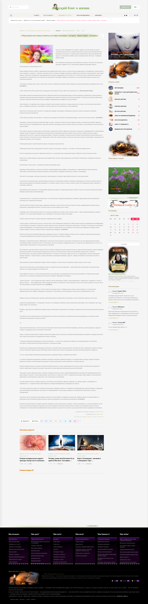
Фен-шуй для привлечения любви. (129, 552)
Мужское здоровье (51, 20)
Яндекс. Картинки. (99, 414)
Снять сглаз (56, 544)
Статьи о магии (80, 541)
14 (128, 227)
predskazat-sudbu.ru (122, 596)
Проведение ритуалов (103, 541)
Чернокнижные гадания (15, 559)
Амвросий (58, 30)
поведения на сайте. (86, 416)
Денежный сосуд (35, 558)
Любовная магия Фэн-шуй (127, 549)
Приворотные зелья (125, 559)
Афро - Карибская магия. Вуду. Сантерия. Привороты (128, 539)
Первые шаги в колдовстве (83, 553)
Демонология (79, 544)
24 (110, 232)
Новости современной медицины (125, 115)
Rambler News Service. (99, 411)
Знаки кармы (115, 189)
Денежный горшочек (36, 548)
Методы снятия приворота (105, 551)
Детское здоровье (120, 111)
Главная (36, 15)
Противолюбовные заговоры (105, 549)
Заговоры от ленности (59, 557)
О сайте (28, 599)
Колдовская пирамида (81, 555)
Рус (135, 7)
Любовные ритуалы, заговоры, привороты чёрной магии (84, 550)
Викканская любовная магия (127, 543)
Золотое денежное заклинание (39, 553)
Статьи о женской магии (82, 539)
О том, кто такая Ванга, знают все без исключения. (121, 281)
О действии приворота (104, 539)
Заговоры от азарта (58, 551)
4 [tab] (119, 191)
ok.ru (136, 580)
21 (128, 229)
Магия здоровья (13, 562)
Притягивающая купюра (37, 555)
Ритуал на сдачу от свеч (37, 563)
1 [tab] (112, 191)
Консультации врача (83, 15)
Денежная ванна (35, 550)
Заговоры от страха (58, 559)
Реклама (22, 599)
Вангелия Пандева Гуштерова (116, 274)
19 (119, 229)
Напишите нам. (100, 416)
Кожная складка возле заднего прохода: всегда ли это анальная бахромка (32, 461)
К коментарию (112, 302)
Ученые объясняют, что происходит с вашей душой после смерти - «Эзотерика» (123, 54)
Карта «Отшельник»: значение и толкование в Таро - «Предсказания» (89, 461)
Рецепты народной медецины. (17, 557)
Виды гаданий (13, 551)
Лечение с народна (14, 554)
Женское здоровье (120, 99)
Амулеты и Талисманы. (15, 546)
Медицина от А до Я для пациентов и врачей (34, 20)
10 (110, 227)
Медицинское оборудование (123, 129)
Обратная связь (14, 599)
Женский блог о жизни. (71, 8)
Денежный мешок (36, 560)
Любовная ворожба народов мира (129, 554)
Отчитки (55, 549)
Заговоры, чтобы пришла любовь (106, 562)
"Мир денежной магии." (37, 539)
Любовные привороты (104, 544)
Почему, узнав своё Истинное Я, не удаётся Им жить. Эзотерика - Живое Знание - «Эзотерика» (61, 461)
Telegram (125, 580)
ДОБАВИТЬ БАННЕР (133, 197)
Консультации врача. (14, 541)
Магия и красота (124, 557)
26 (119, 232)
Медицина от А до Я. (14, 544)
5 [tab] (122, 191)
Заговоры (55, 539)
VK (115, 580)
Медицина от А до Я (64, 15)
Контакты (98, 15)
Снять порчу (56, 541)
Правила (33, 599)
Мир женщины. (13, 539)
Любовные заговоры (103, 546)
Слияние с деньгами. (36, 545)
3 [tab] (117, 191)
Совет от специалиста (121, 124)
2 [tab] (114, 191)
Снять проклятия (57, 546)
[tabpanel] (123, 46)
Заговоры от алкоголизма (60, 562)
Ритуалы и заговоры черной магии (85, 546)
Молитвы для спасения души (16, 549)
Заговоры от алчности (59, 554)
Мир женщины (48, 15)
